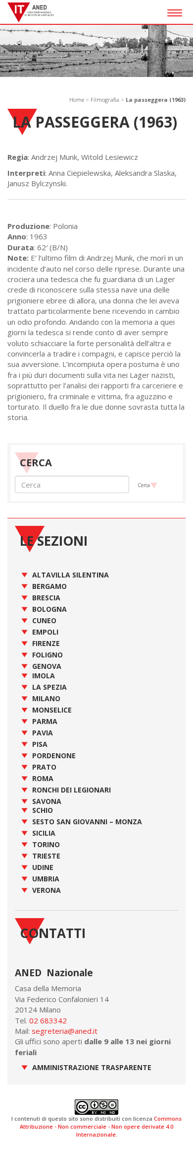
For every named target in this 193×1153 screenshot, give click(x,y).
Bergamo (49, 586)
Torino (46, 844)
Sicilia (43, 833)
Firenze (46, 643)
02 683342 (48, 1020)
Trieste (46, 856)
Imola (43, 675)
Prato (44, 767)
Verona (46, 890)
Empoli (45, 632)
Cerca (144, 485)
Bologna (49, 609)
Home (76, 99)
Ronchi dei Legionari (71, 789)
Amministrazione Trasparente (91, 1067)
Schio (42, 810)
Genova (46, 666)
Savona (46, 801)
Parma (44, 721)
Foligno (47, 654)
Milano (46, 698)
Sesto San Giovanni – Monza (87, 821)
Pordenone (54, 755)
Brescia (46, 597)
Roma (42, 778)
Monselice (52, 710)
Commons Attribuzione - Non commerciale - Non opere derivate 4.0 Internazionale (101, 1126)
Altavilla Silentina (70, 574)
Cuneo (44, 620)
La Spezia (49, 687)
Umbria (45, 878)
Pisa (40, 744)
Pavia (42, 732)
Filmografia (105, 99)
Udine (42, 867)
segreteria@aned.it (64, 1031)
